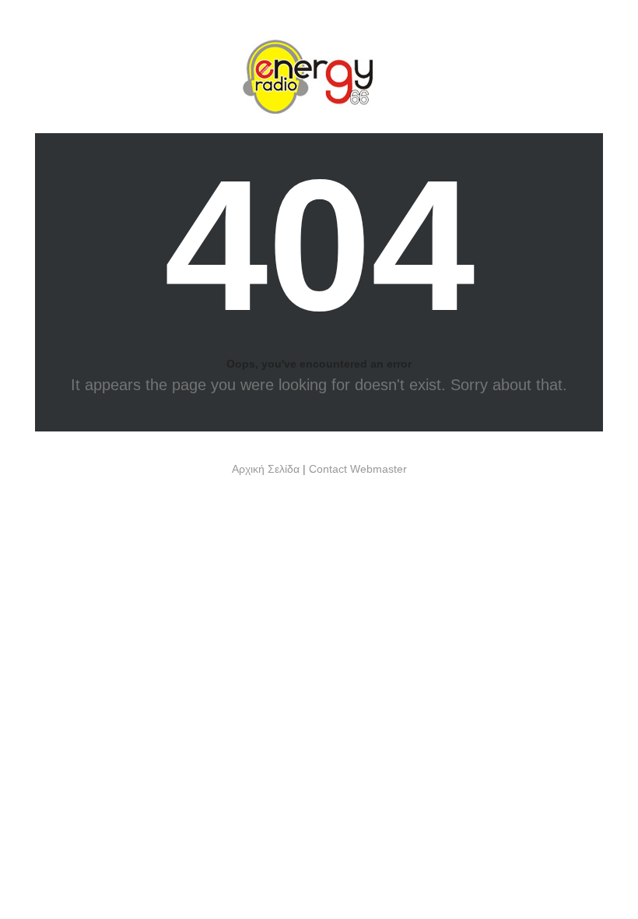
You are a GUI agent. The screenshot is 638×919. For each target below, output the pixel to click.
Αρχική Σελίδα (266, 469)
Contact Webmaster (358, 469)
